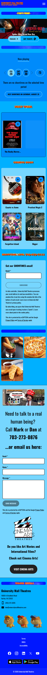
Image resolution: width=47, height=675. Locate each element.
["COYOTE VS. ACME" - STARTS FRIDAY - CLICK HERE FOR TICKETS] (23, 13)
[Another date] (39, 72)
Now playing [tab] (23, 59)
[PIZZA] (35, 347)
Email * (8, 270)
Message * (6, 478)
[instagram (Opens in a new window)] (17, 653)
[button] (5, 72)
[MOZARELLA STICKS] (12, 347)
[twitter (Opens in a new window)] (31, 653)
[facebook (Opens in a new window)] (10, 653)
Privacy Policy (10, 320)
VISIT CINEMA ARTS (23, 569)
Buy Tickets (27, 39)
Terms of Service (22, 320)
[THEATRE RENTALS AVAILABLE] (23, 583)
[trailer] (18, 124)
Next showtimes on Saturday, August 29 (23, 94)
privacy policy (16, 302)
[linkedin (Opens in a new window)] (24, 653)
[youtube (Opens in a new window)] (38, 653)
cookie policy (25, 312)
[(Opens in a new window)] (23, 528)
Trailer (13, 39)
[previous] (2, 30)
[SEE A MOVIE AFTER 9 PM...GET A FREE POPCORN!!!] (23, 47)
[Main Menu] (44, 4)
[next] (44, 30)
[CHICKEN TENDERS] (12, 370)
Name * (5, 467)
